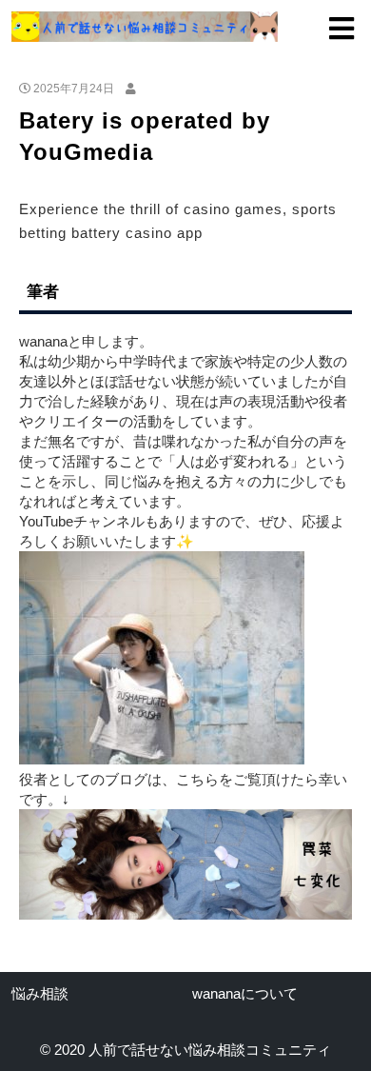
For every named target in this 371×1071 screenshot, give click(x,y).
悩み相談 (39, 993)
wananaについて (245, 993)
